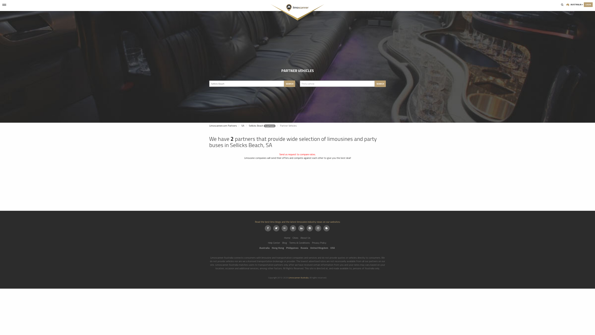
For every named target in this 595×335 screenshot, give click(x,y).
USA (332, 248)
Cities (295, 238)
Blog (284, 243)
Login (588, 4)
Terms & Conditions (299, 243)
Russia (304, 248)
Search (562, 4)
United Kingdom (319, 248)
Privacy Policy (319, 243)
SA (242, 125)
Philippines (292, 248)
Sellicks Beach (256, 125)
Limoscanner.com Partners (223, 125)
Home (287, 238)
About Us (305, 238)
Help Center (274, 243)
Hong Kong (278, 248)
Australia (576, 4)
